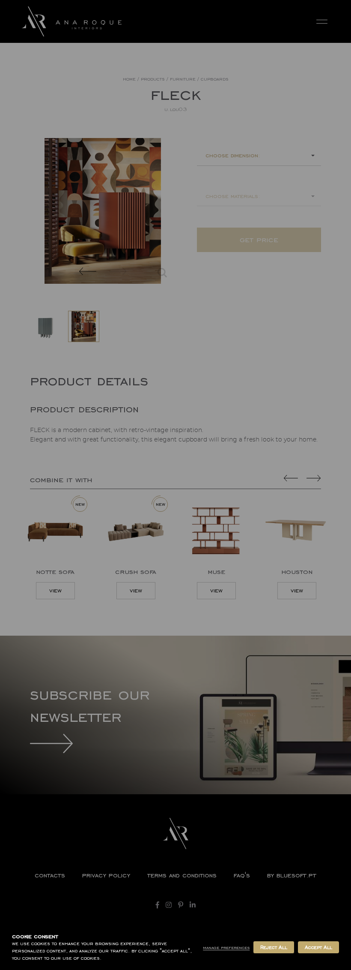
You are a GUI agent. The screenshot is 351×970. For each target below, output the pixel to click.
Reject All (273, 947)
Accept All (318, 947)
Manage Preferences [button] (226, 947)
